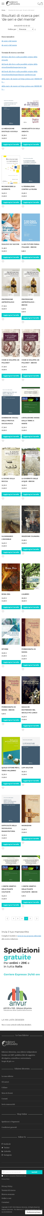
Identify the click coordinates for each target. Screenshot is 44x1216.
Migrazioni (26, 826)
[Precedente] (7, 918)
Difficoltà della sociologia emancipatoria (9, 828)
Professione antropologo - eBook (28, 302)
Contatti (5, 1099)
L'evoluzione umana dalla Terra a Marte (31, 420)
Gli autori (5, 1082)
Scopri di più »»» (8, 1061)
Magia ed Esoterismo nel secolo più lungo (29, 710)
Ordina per (12, 29)
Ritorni (5, 649)
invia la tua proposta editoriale (29, 936)
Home (4, 10)
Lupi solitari (27, 768)
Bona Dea (6, 594)
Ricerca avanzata (8, 1194)
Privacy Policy (5, 1179)
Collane (4, 1087)
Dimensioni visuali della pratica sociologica (10, 420)
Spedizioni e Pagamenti (10, 1122)
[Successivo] (36, 918)
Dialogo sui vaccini (10, 244)
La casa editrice (7, 1076)
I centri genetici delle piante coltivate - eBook (29, 889)
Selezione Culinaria (30, 536)
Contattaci (5, 1202)
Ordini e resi (6, 1198)
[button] (3, 148)
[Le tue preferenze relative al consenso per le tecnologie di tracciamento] (33, 1212)
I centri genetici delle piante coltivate (9, 889)
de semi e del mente (9, 41)
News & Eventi (7, 1093)
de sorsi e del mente (9, 45)
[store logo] (13, 3)
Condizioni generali (9, 1127)
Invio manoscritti (8, 1104)
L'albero (25, 594)
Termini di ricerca (8, 1190)
